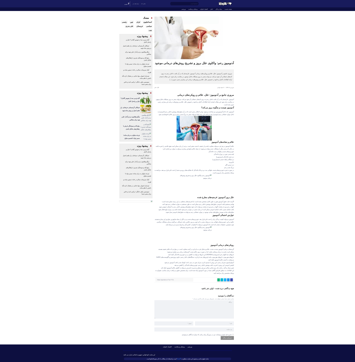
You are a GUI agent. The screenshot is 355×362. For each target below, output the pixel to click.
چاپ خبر (156, 87)
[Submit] (171, 3)
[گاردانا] (225, 3)
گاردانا (179, 359)
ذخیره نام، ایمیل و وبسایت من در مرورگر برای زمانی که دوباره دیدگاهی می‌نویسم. (207, 334)
